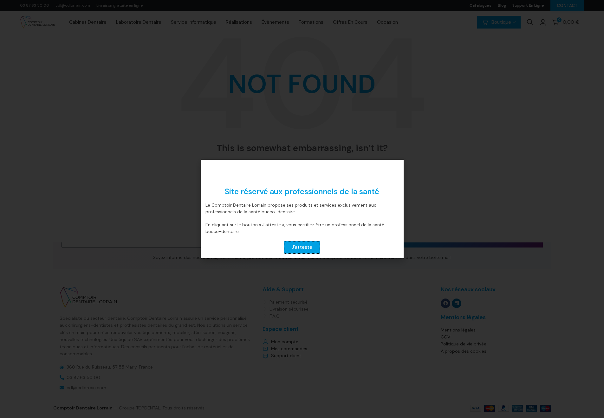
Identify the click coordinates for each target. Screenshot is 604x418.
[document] (302, 209)
